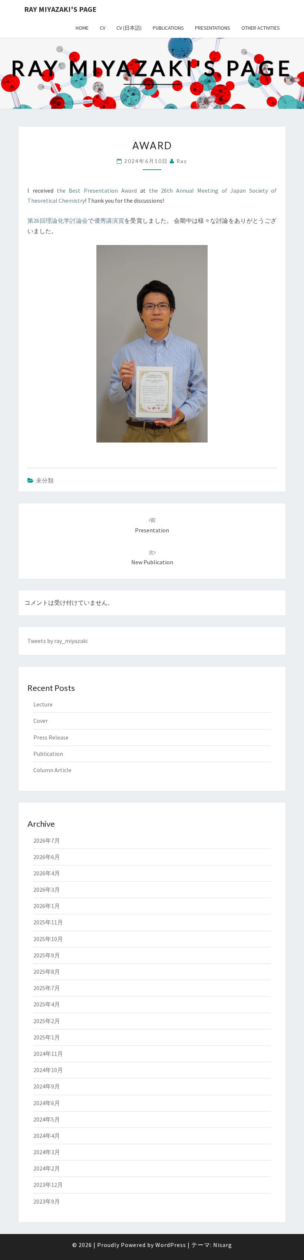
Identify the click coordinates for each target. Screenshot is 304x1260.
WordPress (170, 1244)
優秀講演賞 (109, 220)
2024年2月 (46, 1168)
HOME (82, 28)
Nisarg (222, 1244)
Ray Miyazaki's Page (60, 9)
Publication (48, 753)
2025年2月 (46, 1021)
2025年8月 (46, 971)
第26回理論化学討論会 (57, 220)
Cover (40, 720)
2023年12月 (48, 1184)
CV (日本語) (129, 28)
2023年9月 (46, 1201)
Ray (181, 161)
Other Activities (260, 28)
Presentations (212, 28)
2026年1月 (46, 906)
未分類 (45, 480)
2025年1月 (46, 1037)
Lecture (43, 704)
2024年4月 (46, 1135)
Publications (168, 28)
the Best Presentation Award (97, 190)
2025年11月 (48, 922)
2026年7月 (46, 840)
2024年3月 (46, 1152)
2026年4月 (46, 873)
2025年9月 (46, 955)
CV (102, 28)
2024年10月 (48, 1070)
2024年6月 (46, 1103)
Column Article (52, 770)
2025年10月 (48, 939)
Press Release (51, 737)
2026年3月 (46, 889)
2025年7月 (46, 988)
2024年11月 (48, 1053)
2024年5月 (46, 1119)
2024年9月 (46, 1086)
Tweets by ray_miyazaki (57, 640)
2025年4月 (46, 1004)
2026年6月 (46, 857)
